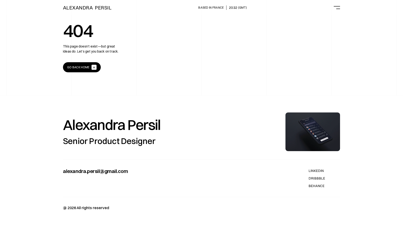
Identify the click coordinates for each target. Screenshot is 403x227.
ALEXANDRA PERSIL (87, 7)
